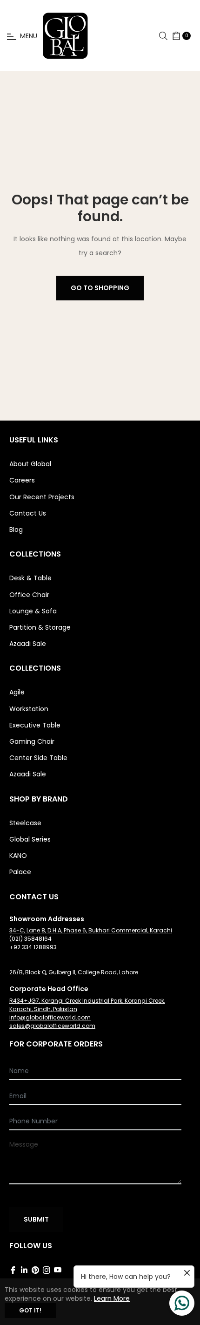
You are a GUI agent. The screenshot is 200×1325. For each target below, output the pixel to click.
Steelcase (25, 823)
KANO (18, 855)
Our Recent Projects (41, 497)
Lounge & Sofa (33, 611)
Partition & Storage (40, 627)
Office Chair (29, 594)
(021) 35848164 (30, 939)
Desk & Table (30, 578)
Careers (22, 480)
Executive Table (34, 725)
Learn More (112, 1298)
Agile (17, 692)
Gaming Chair (31, 741)
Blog (16, 529)
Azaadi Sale (27, 643)
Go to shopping (100, 287)
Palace (20, 872)
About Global (30, 464)
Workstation (28, 708)
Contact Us (27, 513)
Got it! (30, 1310)
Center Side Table (38, 757)
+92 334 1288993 (33, 947)
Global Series (30, 839)
